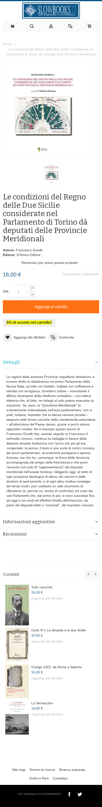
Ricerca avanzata (72, 770)
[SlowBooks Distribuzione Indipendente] (51, 10)
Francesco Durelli (29, 250)
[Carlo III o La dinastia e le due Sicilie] (17, 645)
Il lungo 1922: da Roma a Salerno (56, 667)
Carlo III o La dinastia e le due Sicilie (58, 630)
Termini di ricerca (42, 770)
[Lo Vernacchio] (17, 718)
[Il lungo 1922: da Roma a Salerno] (17, 681)
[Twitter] (79, 794)
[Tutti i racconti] (17, 605)
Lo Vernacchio (42, 703)
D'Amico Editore (29, 255)
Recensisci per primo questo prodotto (50, 263)
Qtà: (6, 291)
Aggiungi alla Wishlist (47, 598)
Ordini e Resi (39, 778)
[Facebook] (70, 794)
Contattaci (60, 778)
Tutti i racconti (41, 587)
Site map (18, 770)
